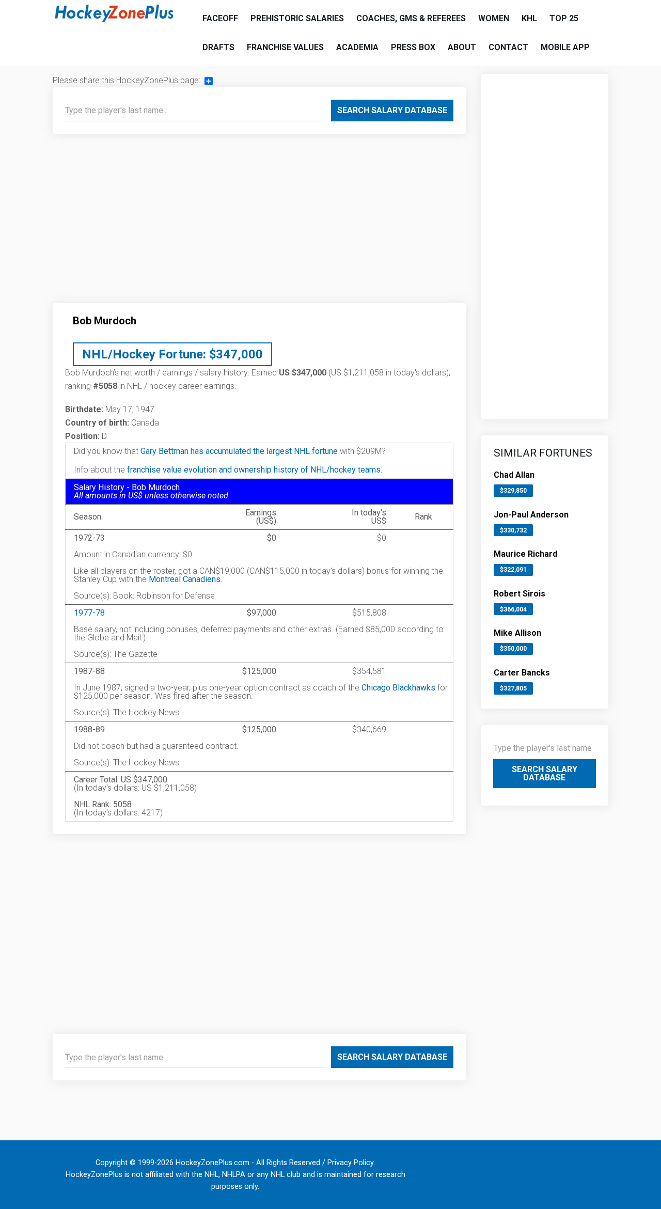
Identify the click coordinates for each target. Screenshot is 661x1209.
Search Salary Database (392, 110)
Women (493, 18)
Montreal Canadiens (185, 579)
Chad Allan (514, 475)
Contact (508, 47)
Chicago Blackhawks (398, 688)
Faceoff (220, 18)
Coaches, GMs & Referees (411, 18)
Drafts (218, 47)
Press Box (413, 47)
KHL (529, 18)
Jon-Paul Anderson (531, 515)
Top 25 (563, 18)
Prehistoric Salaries (297, 18)
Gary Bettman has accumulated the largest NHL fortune (239, 451)
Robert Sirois (519, 594)
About (462, 47)
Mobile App (565, 47)
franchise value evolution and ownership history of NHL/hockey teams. (254, 470)
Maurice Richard (525, 554)
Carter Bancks (522, 673)
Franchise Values (285, 47)
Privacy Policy (350, 1162)
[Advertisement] (259, 222)
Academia (357, 47)
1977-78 (89, 613)
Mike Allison (517, 633)
